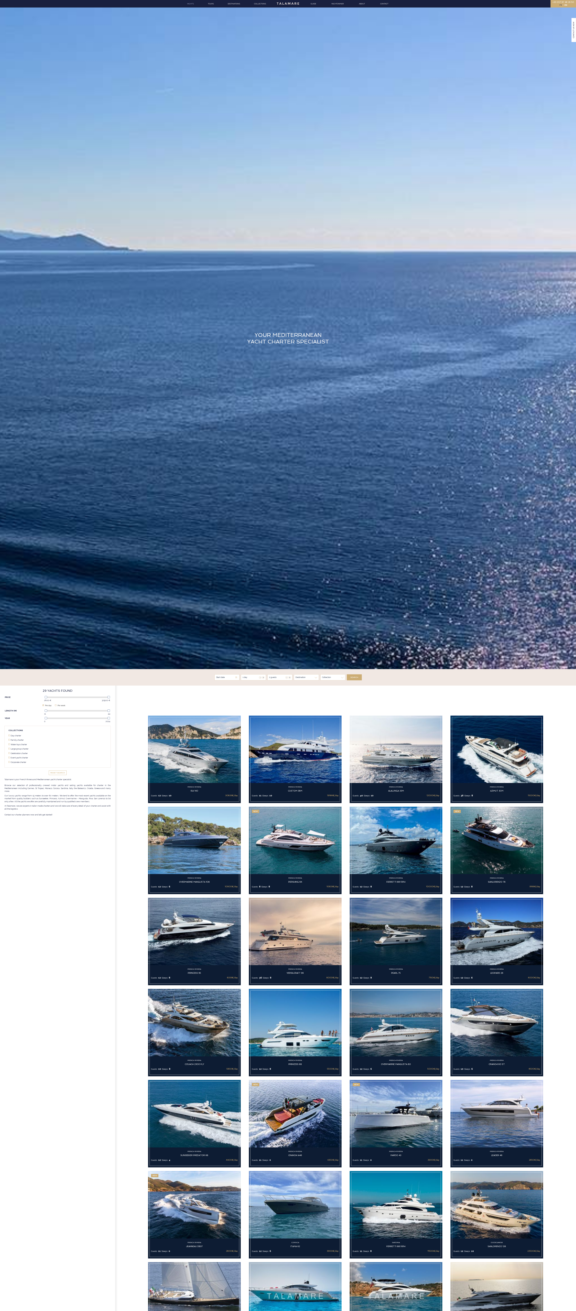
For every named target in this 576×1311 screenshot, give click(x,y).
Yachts (190, 4)
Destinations (234, 4)
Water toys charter (19, 744)
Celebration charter (19, 753)
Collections (260, 4)
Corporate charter (18, 762)
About (362, 4)
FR (561, 5)
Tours (211, 4)
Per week (61, 705)
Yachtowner (337, 4)
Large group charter (19, 749)
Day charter (16, 736)
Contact (384, 4)
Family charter (17, 740)
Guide (313, 4)
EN (565, 5)
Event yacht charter (19, 758)
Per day (48, 705)
